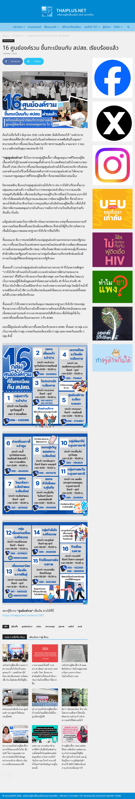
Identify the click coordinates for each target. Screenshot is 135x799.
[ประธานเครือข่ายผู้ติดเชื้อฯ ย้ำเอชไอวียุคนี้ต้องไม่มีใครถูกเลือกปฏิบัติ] (45, 697)
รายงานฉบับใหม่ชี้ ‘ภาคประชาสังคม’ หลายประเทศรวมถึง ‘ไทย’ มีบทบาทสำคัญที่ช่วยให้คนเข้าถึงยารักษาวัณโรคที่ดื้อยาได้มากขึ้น (44, 674)
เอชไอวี (71, 626)
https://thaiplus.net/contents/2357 (23, 615)
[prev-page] (4, 775)
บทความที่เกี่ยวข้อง (15, 637)
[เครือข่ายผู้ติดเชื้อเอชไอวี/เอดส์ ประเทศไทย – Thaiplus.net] (67, 11)
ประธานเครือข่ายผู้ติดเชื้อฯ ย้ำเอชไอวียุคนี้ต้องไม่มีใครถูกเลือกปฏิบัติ (44, 713)
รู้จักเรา (107, 27)
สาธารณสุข (50, 626)
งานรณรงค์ (34, 27)
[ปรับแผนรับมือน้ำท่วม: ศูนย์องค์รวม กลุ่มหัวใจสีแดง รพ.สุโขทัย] (15, 697)
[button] (128, 27)
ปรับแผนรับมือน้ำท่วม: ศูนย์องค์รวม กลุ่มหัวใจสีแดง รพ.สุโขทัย (15, 713)
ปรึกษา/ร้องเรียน (71, 27)
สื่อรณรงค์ (50, 27)
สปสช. (38, 626)
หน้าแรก (17, 27)
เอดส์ (80, 626)
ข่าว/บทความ (17, 35)
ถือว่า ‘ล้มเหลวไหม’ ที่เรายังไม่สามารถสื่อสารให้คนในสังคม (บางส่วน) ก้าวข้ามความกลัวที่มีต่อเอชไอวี (74, 714)
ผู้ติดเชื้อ (14, 626)
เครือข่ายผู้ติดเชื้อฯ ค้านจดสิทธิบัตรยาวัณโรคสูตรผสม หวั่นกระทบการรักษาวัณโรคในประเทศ (74, 670)
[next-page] (10, 775)
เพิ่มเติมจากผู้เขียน (39, 637)
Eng (117, 27)
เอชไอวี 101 (90, 27)
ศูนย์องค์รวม (27, 626)
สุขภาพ (61, 626)
